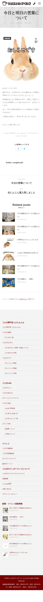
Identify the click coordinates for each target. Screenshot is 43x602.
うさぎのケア (6, 358)
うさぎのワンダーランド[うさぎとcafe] (21, 578)
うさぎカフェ (6, 388)
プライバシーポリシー (9, 494)
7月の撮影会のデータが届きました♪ (29, 214)
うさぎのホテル (7, 342)
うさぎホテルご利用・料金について (16, 348)
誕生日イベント (7, 464)
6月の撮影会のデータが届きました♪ (29, 228)
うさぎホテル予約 (11, 353)
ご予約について (10, 434)
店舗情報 (5, 479)
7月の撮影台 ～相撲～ (25, 279)
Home (12, 23)
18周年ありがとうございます (27, 240)
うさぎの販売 (6, 332)
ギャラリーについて (9, 458)
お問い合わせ (6, 489)
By (21, 133)
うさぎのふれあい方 (11, 413)
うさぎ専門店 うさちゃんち (11, 327)
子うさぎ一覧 (9, 337)
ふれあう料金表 (10, 408)
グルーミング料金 (11, 363)
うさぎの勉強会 (7, 448)
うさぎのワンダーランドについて (13, 473)
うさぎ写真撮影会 (8, 453)
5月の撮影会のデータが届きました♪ (29, 267)
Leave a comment (21, 136)
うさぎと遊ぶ (6, 403)
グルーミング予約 (11, 373)
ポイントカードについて (10, 398)
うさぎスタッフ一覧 (11, 418)
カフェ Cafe (6, 424)
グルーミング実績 (11, 368)
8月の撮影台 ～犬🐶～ (17, 517)
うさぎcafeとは (7, 393)
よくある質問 (6, 484)
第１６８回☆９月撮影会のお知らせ (21, 508)
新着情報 (19, 23)
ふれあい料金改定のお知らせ (27, 253)
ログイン (23, 299)
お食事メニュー (10, 429)
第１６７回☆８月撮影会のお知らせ (21, 535)
